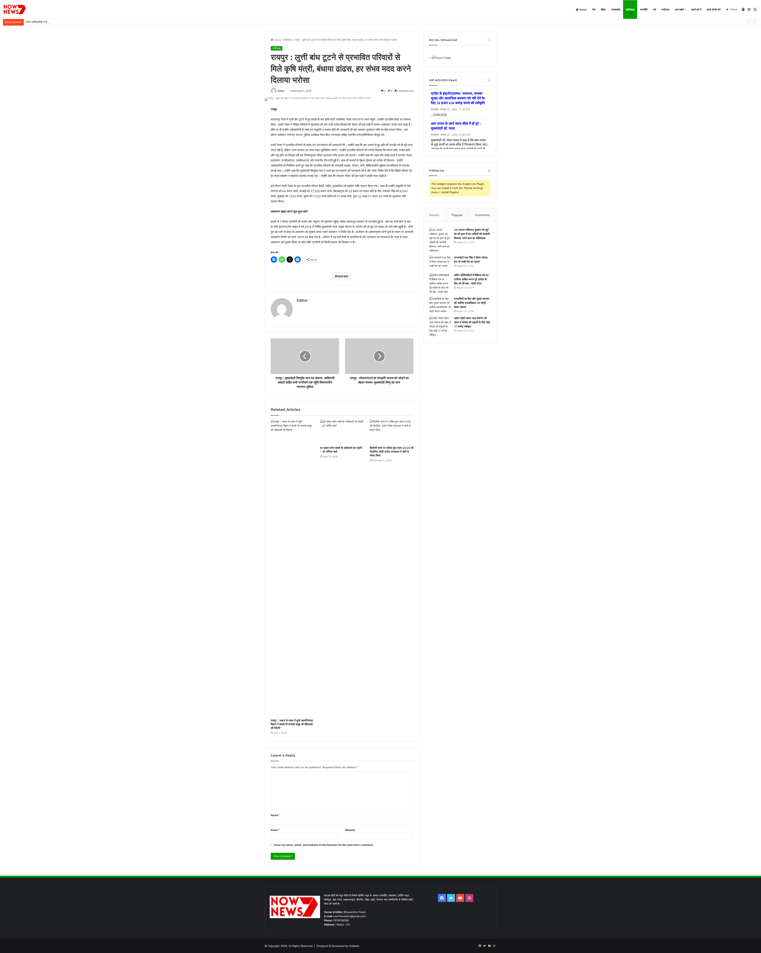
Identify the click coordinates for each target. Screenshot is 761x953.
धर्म (654, 9)
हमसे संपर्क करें (714, 9)
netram (342, 276)
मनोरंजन (665, 9)
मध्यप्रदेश (615, 9)
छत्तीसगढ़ (630, 9)
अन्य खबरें (679, 9)
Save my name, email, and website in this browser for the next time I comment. (324, 844)
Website (350, 830)
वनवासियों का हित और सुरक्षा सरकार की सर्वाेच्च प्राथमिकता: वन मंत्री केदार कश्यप (471, 303)
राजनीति (643, 9)
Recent (434, 215)
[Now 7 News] (15, 9)
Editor (281, 90)
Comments (482, 215)
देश (593, 9)
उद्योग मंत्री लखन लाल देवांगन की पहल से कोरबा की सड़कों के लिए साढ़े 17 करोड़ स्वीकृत (472, 322)
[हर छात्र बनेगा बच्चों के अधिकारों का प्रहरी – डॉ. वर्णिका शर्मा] (342, 432)
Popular (457, 215)
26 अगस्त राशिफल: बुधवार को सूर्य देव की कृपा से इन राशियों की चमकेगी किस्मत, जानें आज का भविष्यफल (472, 234)
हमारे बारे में (696, 9)
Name (275, 815)
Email (275, 830)
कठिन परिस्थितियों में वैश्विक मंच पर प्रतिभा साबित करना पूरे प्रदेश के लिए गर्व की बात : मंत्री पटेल (71, 22)
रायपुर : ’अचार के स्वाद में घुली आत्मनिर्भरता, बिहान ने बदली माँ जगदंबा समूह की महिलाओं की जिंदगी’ (292, 724)
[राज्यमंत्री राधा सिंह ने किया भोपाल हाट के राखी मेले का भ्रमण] (440, 263)
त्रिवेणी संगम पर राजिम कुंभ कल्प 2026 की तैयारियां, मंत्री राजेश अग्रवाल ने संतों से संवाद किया (391, 451)
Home (583, 9)
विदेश (603, 9)
